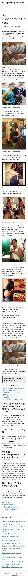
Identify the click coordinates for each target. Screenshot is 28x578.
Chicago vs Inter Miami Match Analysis (13, 521)
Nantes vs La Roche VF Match (11, 524)
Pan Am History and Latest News (12, 543)
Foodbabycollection (10, 504)
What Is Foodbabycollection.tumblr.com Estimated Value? (12, 395)
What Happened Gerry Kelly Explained (13, 527)
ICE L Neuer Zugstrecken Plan (11, 564)
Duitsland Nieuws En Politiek (10, 534)
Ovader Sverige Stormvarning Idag (12, 567)
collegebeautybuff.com (13, 2)
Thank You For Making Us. (11, 392)
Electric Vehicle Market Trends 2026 (13, 562)
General (6, 502)
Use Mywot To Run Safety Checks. (13, 399)
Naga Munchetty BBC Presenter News (13, 546)
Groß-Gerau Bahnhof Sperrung (11, 541)
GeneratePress (14, 575)
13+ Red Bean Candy (10, 509)
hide (17, 385)
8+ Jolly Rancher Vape (11, 507)
